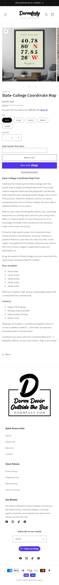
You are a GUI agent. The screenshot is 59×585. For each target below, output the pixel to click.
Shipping (5, 105)
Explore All (10, 442)
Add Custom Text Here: (13, 146)
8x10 (7, 120)
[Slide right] (36, 87)
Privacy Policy (11, 471)
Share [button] (7, 354)
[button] (5, 15)
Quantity (5, 132)
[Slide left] (23, 87)
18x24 (42, 120)
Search (8, 435)
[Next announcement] (54, 3)
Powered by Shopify (36, 580)
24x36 (7, 126)
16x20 (30, 120)
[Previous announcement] (5, 3)
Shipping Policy (12, 477)
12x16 (18, 120)
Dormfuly (25, 580)
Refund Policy (11, 483)
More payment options (29, 172)
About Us (9, 448)
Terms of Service (12, 490)
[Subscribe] (43, 539)
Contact (8, 454)
